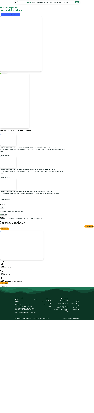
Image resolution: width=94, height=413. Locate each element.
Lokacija (2, 280)
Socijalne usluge (40, 2)
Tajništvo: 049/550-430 (5, 274)
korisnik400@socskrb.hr (5, 267)
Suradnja (49, 307)
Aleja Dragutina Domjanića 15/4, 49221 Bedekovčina (11, 281)
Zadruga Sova (66, 2)
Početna (29, 2)
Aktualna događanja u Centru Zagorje (15, 130)
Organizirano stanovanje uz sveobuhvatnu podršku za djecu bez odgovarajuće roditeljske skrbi (61, 304)
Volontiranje (49, 306)
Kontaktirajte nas (14, 14)
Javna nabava (48, 300)
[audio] (21, 2)
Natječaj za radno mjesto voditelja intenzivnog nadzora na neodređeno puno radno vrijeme (28, 147)
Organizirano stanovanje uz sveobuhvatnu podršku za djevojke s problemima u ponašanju (61, 307)
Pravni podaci (19, 298)
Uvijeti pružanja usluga (67, 318)
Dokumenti (46, 2)
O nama (77, 300)
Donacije (60, 2)
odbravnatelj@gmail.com (5, 269)
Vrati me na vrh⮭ (75, 311)
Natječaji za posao (6, 155)
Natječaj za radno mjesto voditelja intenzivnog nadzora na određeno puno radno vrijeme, (27, 169)
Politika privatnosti (76, 318)
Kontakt (77, 301)
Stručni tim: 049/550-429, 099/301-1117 (8, 275)
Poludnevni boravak (64, 301)
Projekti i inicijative (4, 209)
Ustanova (56, 2)
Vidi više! (2, 202)
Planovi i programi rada (46, 301)
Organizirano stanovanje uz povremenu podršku (61, 310)
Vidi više (1, 151)
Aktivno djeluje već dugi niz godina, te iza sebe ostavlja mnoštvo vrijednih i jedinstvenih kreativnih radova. (21, 218)
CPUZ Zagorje (17, 2)
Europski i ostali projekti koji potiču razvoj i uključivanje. (11, 211)
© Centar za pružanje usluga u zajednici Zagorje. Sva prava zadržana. (27, 318)
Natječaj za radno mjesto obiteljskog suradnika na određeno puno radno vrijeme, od (26, 191)
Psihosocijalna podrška (64, 300)
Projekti (51, 2)
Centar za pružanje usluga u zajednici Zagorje (26, 300)
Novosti (33, 2)
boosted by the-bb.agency (44, 318)
